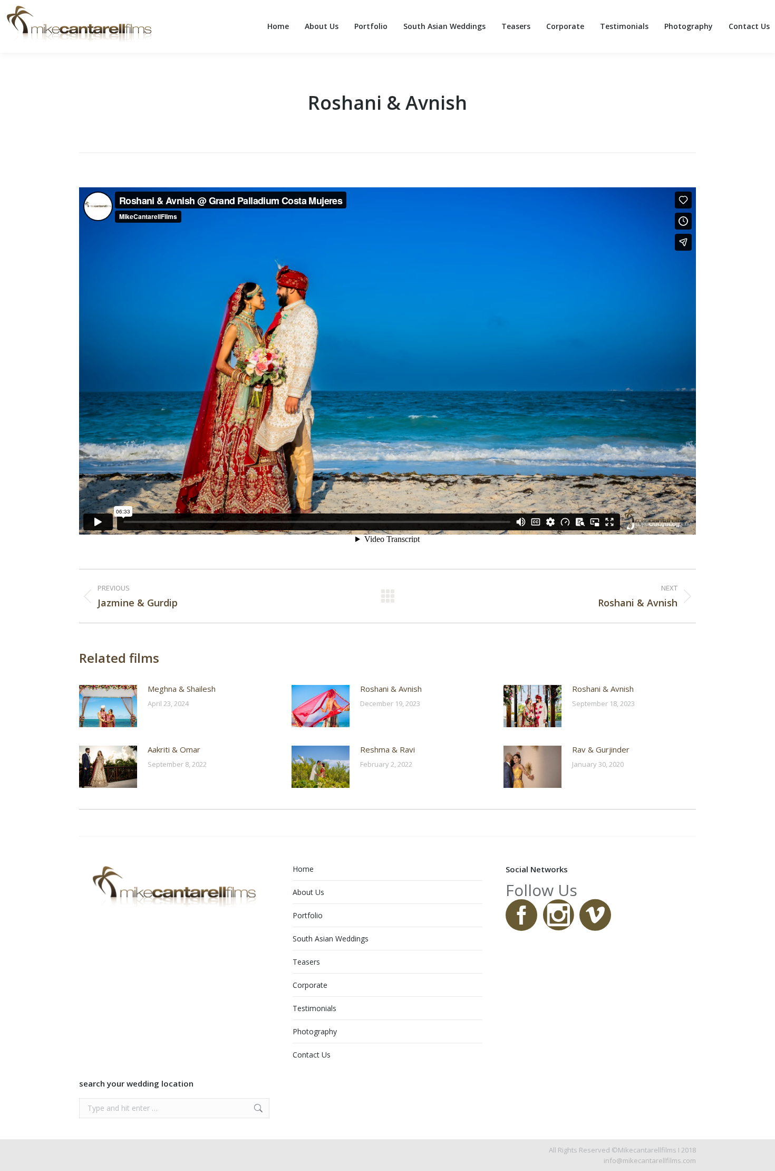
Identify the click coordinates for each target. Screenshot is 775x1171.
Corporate (310, 985)
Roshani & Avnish (391, 688)
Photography (315, 1031)
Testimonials (314, 1008)
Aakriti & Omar (174, 749)
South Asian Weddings (331, 939)
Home (303, 869)
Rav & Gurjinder (600, 749)
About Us (308, 892)
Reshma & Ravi (387, 749)
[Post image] (108, 706)
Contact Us (312, 1055)
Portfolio (308, 915)
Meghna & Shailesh (182, 688)
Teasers (306, 962)
